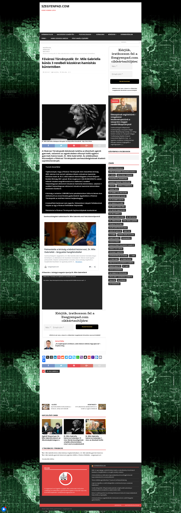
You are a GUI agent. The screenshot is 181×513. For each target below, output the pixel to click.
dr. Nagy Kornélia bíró (116, 217)
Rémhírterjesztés (114, 266)
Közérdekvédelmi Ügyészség (118, 255)
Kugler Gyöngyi (114, 242)
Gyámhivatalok (47, 34)
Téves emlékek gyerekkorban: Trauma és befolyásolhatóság (109, 480)
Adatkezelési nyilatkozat (132, 505)
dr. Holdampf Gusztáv (116, 199)
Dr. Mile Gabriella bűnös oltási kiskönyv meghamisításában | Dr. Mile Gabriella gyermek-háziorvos (73, 453)
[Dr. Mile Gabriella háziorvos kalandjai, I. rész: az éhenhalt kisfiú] (96, 426)
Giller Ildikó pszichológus (118, 228)
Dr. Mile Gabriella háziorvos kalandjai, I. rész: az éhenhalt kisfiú (94, 438)
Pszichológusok (85, 34)
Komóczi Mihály (114, 238)
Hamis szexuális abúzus (59, 38)
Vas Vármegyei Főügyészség (118, 273)
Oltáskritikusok (126, 259)
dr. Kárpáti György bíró (117, 207)
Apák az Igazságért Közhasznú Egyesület (122, 172)
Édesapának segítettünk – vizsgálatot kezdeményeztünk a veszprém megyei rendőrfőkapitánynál (123, 119)
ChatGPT (112, 186)
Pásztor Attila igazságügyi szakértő (121, 263)
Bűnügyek (111, 34)
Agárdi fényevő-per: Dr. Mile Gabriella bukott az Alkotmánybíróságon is (51, 438)
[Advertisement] (107, 17)
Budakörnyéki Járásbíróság (118, 178)
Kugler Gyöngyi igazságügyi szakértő (121, 245)
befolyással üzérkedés (124, 175)
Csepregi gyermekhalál (124, 186)
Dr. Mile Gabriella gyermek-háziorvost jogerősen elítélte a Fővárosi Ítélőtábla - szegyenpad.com (72, 455)
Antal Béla (56, 72)
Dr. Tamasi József (114, 221)
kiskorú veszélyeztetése (126, 235)
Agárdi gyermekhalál (116, 168)
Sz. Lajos (125, 266)
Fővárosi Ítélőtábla (115, 224)
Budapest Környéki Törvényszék (119, 182)
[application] (72, 293)
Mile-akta (64, 72)
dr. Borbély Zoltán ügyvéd (118, 193)
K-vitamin (112, 235)
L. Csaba (132, 255)
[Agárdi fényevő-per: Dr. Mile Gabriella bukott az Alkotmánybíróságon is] (52, 426)
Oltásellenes (113, 259)
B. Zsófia (112, 175)
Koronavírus (126, 238)
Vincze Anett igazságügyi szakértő (120, 277)
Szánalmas (100, 34)
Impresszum (118, 505)
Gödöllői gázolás (115, 231)
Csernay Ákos (113, 189)
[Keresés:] (129, 42)
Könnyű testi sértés (115, 249)
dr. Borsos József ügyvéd (117, 196)
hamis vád (127, 231)
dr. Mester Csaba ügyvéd (117, 210)
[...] (122, 144)
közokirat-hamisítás (116, 252)
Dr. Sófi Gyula (131, 217)
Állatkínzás (122, 280)
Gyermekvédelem (127, 34)
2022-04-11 (47, 72)
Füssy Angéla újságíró (80, 38)
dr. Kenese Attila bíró (116, 203)
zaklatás (112, 280)
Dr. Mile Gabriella (52, 371)
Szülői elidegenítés (115, 270)
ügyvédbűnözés (114, 284)
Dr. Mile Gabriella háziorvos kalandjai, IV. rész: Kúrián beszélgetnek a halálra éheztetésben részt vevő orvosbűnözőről (74, 440)
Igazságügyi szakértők (65, 34)
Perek (44, 38)
